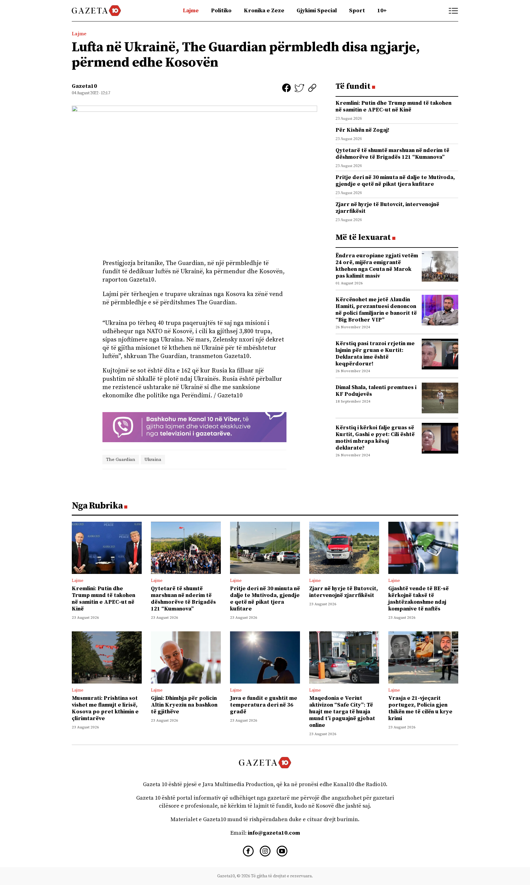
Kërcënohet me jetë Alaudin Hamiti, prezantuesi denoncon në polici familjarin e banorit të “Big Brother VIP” (376, 309)
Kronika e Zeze (264, 10)
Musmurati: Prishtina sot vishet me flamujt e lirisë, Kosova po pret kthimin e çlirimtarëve (105, 708)
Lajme (191, 10)
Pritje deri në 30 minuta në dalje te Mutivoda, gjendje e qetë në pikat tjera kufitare (395, 181)
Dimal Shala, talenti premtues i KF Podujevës (376, 391)
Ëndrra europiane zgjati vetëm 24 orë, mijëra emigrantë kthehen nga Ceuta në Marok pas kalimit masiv (377, 265)
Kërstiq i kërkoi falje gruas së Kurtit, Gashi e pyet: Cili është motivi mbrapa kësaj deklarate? (375, 437)
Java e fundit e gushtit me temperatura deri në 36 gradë (263, 705)
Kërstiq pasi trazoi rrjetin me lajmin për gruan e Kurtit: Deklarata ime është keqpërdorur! (375, 353)
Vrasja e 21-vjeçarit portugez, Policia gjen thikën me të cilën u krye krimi (420, 708)
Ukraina (152, 459)
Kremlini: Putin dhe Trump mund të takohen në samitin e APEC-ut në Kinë (393, 106)
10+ (382, 10)
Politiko (221, 10)
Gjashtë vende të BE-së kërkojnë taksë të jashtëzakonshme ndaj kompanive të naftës (418, 598)
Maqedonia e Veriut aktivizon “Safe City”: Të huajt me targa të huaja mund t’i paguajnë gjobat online (342, 712)
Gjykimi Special (317, 10)
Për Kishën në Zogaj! (362, 130)
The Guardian (120, 459)
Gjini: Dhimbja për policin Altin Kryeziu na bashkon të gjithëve (184, 705)
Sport (357, 10)
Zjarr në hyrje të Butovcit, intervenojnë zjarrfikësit (387, 208)
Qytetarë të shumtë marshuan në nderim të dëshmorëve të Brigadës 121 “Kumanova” (392, 154)
